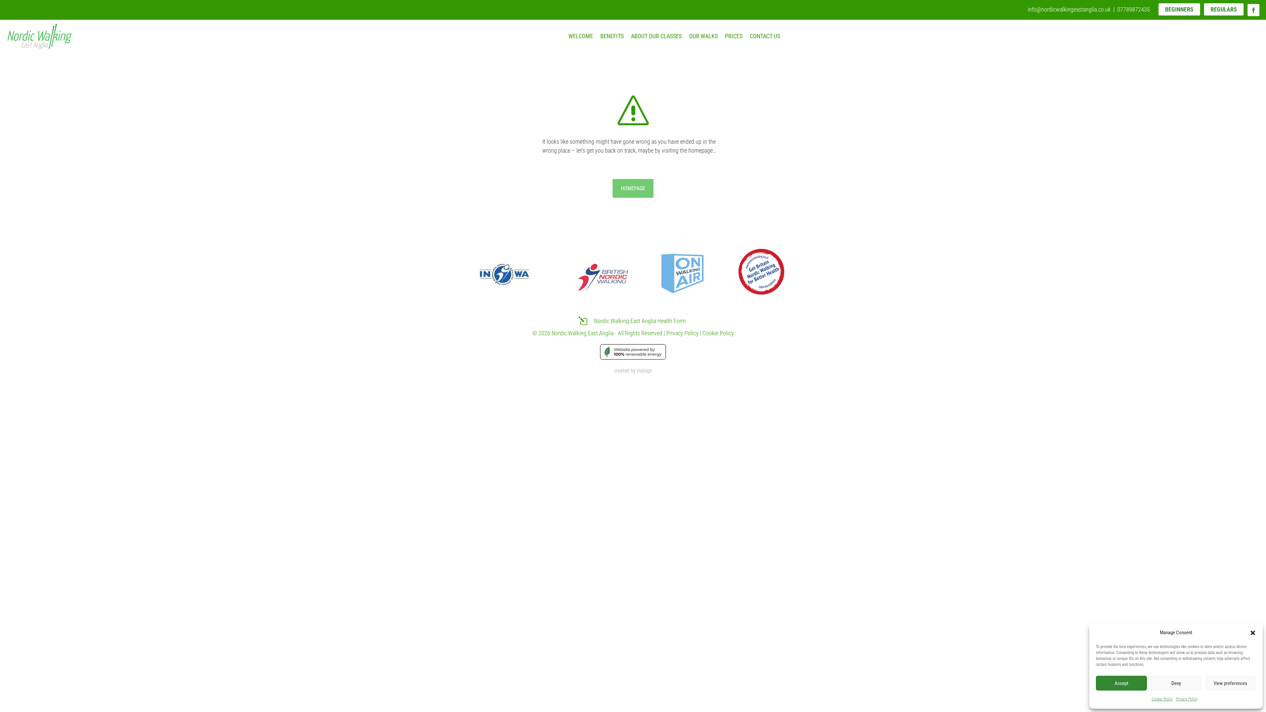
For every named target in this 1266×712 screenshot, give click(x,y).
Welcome (580, 36)
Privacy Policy (1186, 699)
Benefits (612, 36)
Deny (1176, 683)
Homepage (633, 188)
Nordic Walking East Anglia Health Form (640, 320)
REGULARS (1224, 9)
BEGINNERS (1179, 9)
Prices (733, 36)
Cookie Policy (1162, 699)
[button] (1253, 633)
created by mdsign (633, 371)
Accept (1121, 683)
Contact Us (765, 36)
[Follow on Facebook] (1253, 10)
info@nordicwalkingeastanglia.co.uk (1069, 9)
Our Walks (703, 36)
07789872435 (1133, 9)
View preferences (1230, 683)
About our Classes (656, 36)
